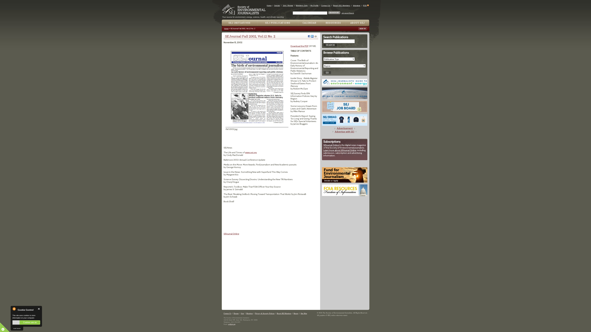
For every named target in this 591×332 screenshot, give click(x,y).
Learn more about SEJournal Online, (340, 150)
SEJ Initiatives (240, 22)
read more (17, 328)
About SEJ (357, 22)
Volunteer (356, 5)
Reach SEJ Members (341, 5)
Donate (277, 5)
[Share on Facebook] (309, 36)
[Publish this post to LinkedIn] (312, 36)
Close (39, 309)
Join (242, 313)
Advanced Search (348, 13)
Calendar (309, 22)
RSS (365, 5)
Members (249, 313)
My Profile (314, 5)
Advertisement (345, 128)
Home (269, 5)
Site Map (304, 313)
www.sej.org (251, 152)
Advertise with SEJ (344, 131)
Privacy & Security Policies (265, 313)
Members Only (302, 5)
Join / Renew (288, 5)
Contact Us (325, 5)
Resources (333, 22)
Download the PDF (299, 46)
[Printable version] (315, 36)
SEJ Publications (277, 22)
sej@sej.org (231, 324)
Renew (296, 313)
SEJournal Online (231, 233)
